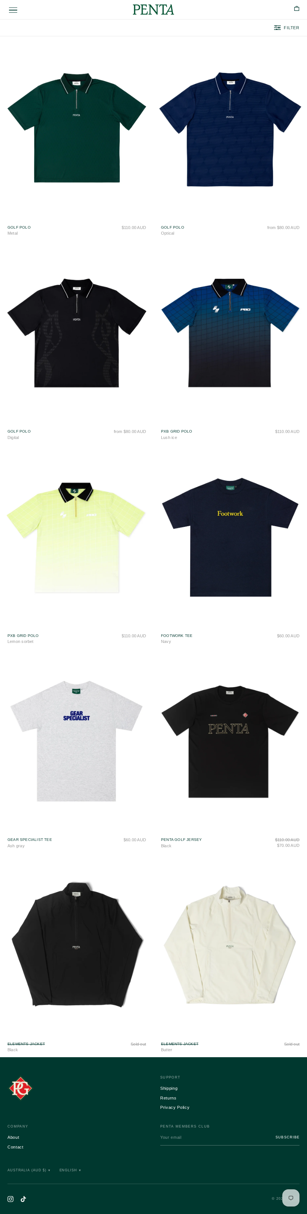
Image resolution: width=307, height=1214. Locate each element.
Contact (15, 1147)
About (13, 1137)
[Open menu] (13, 10)
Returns (168, 1098)
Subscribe (288, 1137)
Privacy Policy (174, 1107)
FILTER (292, 27)
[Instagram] (10, 1199)
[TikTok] (23, 1199)
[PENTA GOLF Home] (77, 1088)
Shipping (168, 1088)
